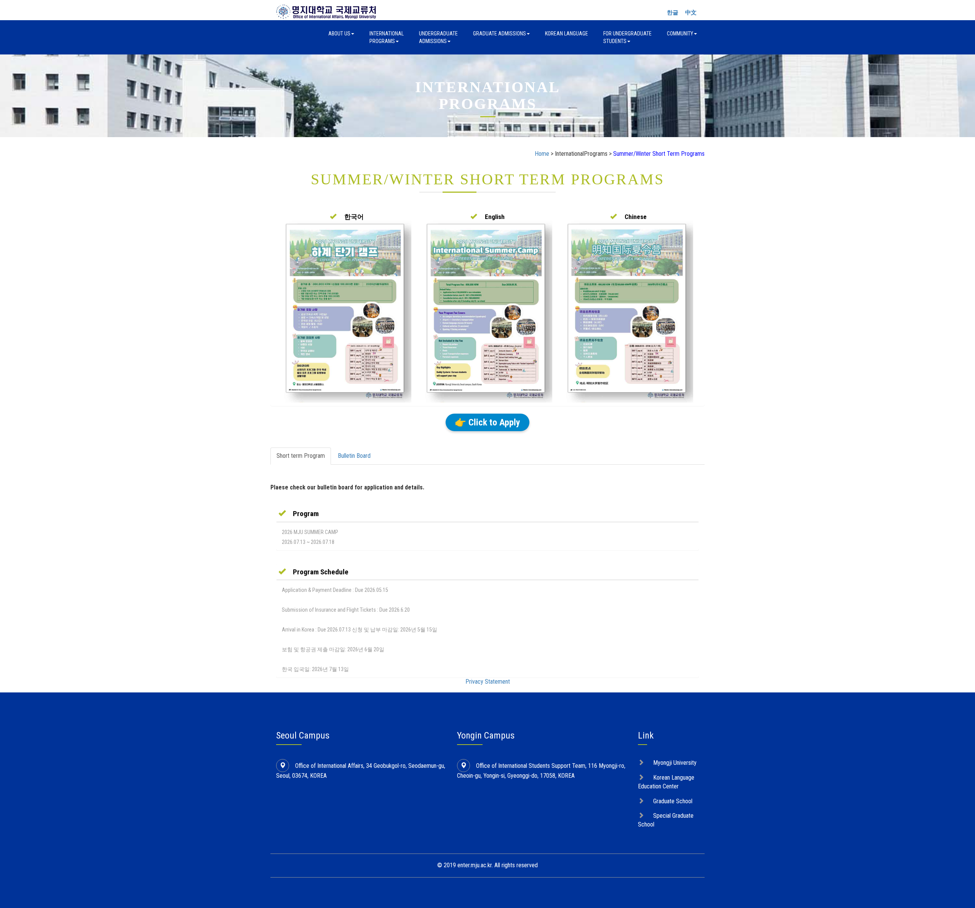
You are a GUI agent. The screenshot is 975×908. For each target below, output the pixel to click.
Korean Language (566, 33)
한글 (672, 12)
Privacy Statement (487, 681)
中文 (691, 12)
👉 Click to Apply (487, 422)
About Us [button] (339, 33)
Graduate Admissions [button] (499, 33)
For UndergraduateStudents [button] (627, 37)
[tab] (487, 513)
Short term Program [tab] (301, 455)
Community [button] (680, 33)
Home (542, 153)
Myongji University (675, 762)
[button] (347, 217)
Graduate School (672, 801)
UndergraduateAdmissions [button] (438, 37)
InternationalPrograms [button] (386, 37)
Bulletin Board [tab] (354, 455)
